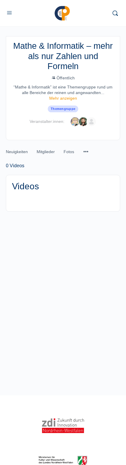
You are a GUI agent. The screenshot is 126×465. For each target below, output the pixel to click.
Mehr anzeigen (63, 98)
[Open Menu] (9, 12)
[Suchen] (115, 13)
